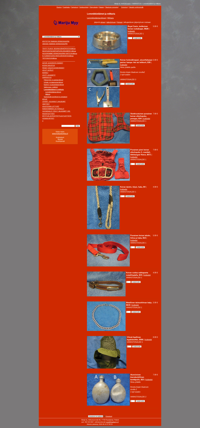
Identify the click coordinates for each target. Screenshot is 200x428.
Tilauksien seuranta (111, 7)
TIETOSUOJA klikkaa (49, 58)
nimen (102, 22)
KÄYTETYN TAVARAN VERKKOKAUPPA (55, 41)
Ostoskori (124, 7)
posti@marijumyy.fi (112, 422)
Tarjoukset (74, 7)
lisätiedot (131, 31)
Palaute (101, 7)
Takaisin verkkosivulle (136, 7)
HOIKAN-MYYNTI (48, 118)
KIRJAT (44, 99)
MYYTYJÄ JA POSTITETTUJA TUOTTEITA (56, 116)
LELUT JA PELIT (47, 70)
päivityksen (111, 22)
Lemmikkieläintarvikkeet (53, 92)
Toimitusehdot (83, 7)
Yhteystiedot (94, 7)
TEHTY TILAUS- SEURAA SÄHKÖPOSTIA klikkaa (59, 48)
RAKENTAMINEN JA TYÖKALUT (53, 109)
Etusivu (59, 7)
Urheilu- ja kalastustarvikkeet (53, 82)
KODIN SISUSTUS (48, 65)
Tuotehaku (66, 7)
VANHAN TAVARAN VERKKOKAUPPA (54, 44)
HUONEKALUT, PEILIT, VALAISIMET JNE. (56, 111)
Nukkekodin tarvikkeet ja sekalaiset (55, 97)
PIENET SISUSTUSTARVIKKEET (53, 68)
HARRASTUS (136, 3)
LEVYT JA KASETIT (49, 75)
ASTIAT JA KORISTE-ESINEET (52, 63)
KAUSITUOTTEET (48, 113)
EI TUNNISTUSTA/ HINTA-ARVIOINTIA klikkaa (57, 56)
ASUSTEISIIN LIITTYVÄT (50, 106)
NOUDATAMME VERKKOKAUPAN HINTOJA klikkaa (59, 53)
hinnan (119, 22)
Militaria (47, 94)
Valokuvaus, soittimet (51, 87)
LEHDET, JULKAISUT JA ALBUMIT (54, 101)
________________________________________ (58, 46)
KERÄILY (45, 72)
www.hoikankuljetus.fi (60, 134)
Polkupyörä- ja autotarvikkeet (53, 80)
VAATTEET (46, 104)
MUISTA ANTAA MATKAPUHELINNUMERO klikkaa (59, 51)
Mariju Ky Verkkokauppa (122, 3)
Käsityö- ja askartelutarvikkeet (54, 84)
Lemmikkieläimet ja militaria (152, 3)
